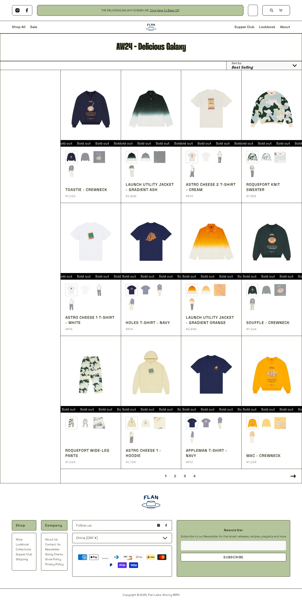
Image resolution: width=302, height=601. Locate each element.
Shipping (22, 559)
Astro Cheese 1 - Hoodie (143, 453)
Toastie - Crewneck (86, 189)
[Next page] (292, 476)
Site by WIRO (171, 595)
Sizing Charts (54, 554)
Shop (19, 539)
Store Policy (53, 559)
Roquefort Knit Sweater (263, 187)
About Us (51, 539)
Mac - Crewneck (263, 455)
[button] (281, 10)
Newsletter (52, 549)
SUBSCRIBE (233, 557)
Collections (23, 549)
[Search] (271, 10)
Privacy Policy (54, 564)
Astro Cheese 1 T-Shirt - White (89, 320)
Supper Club (24, 554)
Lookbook (22, 544)
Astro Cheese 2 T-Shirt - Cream (211, 187)
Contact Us (52, 544)
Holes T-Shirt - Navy (148, 322)
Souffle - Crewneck (268, 322)
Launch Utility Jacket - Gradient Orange (210, 320)
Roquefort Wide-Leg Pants (87, 453)
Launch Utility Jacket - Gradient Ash (150, 187)
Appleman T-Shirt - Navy (206, 453)
